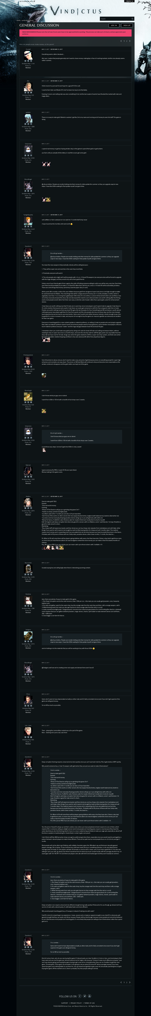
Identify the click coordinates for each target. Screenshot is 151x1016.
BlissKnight (28, 390)
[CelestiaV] (44, 164)
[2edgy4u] (44, 375)
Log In (114, 25)
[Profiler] (28, 477)
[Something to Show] (25, 124)
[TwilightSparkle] (28, 221)
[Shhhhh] (28, 191)
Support (64, 1003)
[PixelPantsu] (48, 340)
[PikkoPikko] (57, 547)
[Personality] (31, 61)
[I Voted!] (25, 61)
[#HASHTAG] (31, 92)
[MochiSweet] (48, 164)
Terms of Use (89, 1003)
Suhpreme (28, 144)
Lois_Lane (28, 725)
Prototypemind (28, 355)
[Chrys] (28, 700)
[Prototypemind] (28, 361)
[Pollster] (31, 124)
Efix (28, 81)
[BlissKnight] (28, 396)
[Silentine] (53, 547)
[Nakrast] (28, 471)
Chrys (28, 694)
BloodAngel (28, 179)
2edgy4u (28, 629)
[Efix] (28, 87)
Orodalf (28, 49)
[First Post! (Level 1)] (31, 737)
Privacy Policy (76, 1003)
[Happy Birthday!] (31, 606)
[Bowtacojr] (44, 449)
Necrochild (28, 563)
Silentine (28, 594)
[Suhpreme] (28, 149)
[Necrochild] (28, 569)
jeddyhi (28, 112)
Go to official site (26, 1)
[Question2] (28, 252)
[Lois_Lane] (28, 731)
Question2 (28, 246)
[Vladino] (28, 502)
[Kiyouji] (48, 199)
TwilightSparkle (28, 215)
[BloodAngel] (28, 185)
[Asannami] (48, 547)
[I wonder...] (28, 61)
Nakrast (28, 465)
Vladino (28, 496)
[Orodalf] (28, 55)
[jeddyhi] (28, 118)
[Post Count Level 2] (31, 402)
